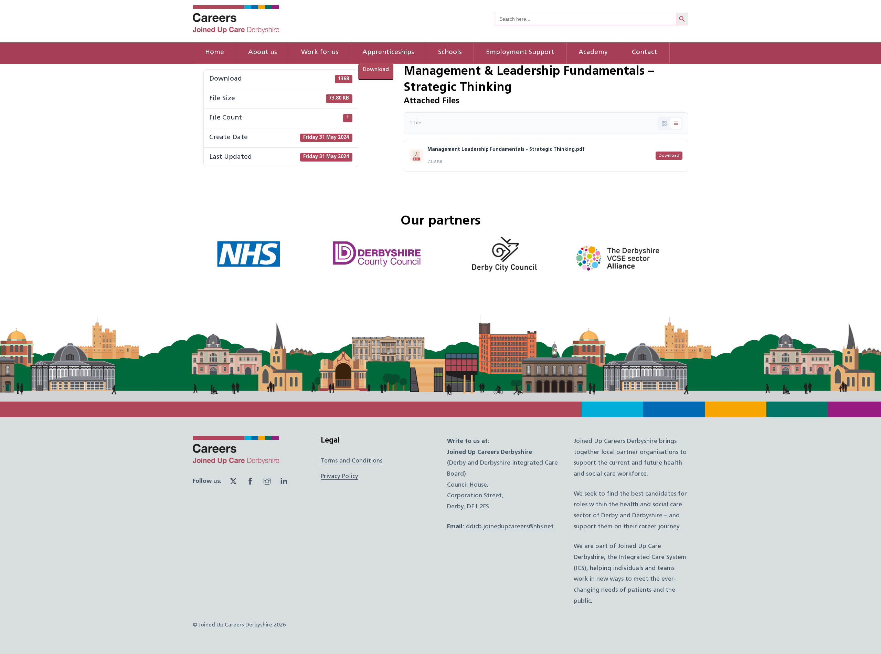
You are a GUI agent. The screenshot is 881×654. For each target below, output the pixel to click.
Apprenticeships (388, 52)
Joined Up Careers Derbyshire (235, 625)
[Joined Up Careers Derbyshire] (236, 30)
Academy (593, 52)
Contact (644, 52)
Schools (450, 52)
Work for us (319, 52)
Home (214, 52)
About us (262, 52)
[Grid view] (664, 123)
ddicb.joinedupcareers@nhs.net (510, 527)
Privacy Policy (339, 476)
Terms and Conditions (351, 461)
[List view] (675, 123)
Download (376, 69)
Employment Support (520, 52)
